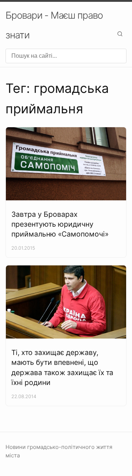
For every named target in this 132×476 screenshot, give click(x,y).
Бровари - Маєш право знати (54, 25)
